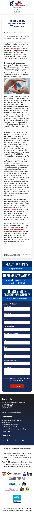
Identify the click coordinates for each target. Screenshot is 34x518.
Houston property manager (15, 208)
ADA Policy (6, 431)
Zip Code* (7, 354)
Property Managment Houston (12, 420)
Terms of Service (23, 510)
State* (6, 347)
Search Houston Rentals (10, 424)
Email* (6, 320)
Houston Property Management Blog (14, 429)
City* (5, 340)
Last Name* (7, 313)
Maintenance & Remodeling (12, 255)
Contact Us (6, 422)
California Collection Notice (21, 460)
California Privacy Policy (19, 457)
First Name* (7, 306)
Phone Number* (9, 327)
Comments (7, 367)
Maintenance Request (10, 427)
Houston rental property (12, 49)
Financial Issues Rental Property (20, 254)
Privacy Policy (6, 457)
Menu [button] (18, 11)
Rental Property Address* (12, 333)
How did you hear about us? (12, 360)
